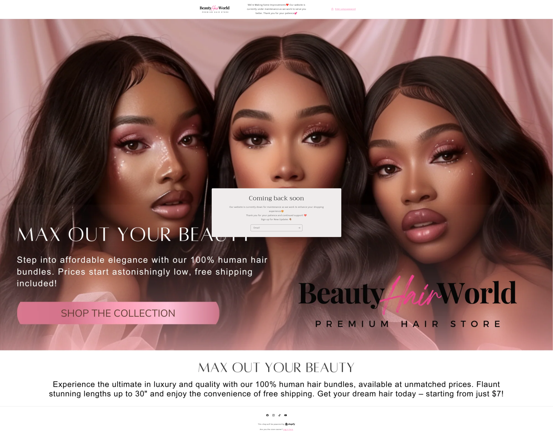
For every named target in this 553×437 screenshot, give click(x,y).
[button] (343, 9)
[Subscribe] (299, 227)
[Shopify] (290, 424)
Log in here (288, 429)
